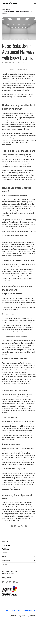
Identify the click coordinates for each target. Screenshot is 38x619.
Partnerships (6, 560)
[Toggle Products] (22, 541)
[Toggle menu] (35, 3)
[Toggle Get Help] (21, 564)
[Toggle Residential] (22, 549)
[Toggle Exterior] (21, 553)
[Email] (15, 526)
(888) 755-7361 (7, 578)
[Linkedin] (14, 582)
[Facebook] (12, 526)
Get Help (4, 564)
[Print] (19, 526)
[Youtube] (17, 582)
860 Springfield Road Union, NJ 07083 (9, 572)
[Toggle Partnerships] (23, 560)
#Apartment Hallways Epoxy (19, 69)
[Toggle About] (21, 557)
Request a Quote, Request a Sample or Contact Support (17, 610)
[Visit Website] (9, 589)
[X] (22, 526)
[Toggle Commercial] (23, 545)
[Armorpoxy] (9, 594)
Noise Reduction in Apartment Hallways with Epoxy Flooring (18, 51)
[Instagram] (10, 582)
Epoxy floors (11, 505)
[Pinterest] (26, 526)
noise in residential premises (18, 298)
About (4, 557)
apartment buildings (14, 74)
